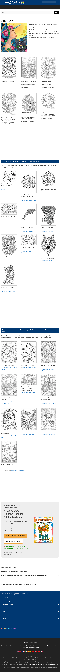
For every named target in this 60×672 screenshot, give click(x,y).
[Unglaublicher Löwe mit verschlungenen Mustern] (9, 254)
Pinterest (30, 642)
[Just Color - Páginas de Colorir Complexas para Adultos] (36, 651)
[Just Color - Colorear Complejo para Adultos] (29, 651)
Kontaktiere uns (40, 645)
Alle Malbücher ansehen (13, 541)
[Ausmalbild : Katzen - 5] (9, 214)
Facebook (25, 642)
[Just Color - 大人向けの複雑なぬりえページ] (42, 651)
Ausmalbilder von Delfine (28, 231)
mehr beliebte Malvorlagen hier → (20, 296)
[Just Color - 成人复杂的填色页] (39, 651)
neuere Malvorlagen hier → (18, 470)
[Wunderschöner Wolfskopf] (48, 256)
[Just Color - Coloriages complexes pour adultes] (23, 651)
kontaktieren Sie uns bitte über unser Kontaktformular (42, 664)
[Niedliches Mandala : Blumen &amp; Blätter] (48, 186)
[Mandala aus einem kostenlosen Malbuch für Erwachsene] (29, 192)
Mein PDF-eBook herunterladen (15, 535)
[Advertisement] (30, 144)
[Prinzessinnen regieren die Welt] (9, 78)
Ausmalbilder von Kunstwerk (29, 367)
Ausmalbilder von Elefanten (48, 231)
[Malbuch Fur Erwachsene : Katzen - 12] (9, 285)
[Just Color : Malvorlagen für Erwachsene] (14, 2)
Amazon (42, 29)
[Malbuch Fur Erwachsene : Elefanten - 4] (48, 225)
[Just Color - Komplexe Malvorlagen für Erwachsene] (33, 651)
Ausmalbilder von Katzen (8, 222)
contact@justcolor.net (33, 666)
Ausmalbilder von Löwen (8, 259)
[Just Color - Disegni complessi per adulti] (26, 651)
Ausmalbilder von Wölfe (47, 260)
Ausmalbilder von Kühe (8, 466)
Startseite (3, 18)
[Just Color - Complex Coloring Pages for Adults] (19, 651)
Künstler (9, 18)
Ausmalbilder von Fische (28, 434)
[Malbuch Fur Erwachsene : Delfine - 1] (29, 225)
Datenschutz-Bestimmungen (32, 647)
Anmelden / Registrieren (49, 2)
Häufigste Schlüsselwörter (30, 645)
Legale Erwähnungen (50, 645)
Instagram (35, 642)
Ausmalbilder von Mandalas (29, 200)
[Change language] (58, 2)
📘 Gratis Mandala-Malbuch (8, 628)
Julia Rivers (16, 18)
